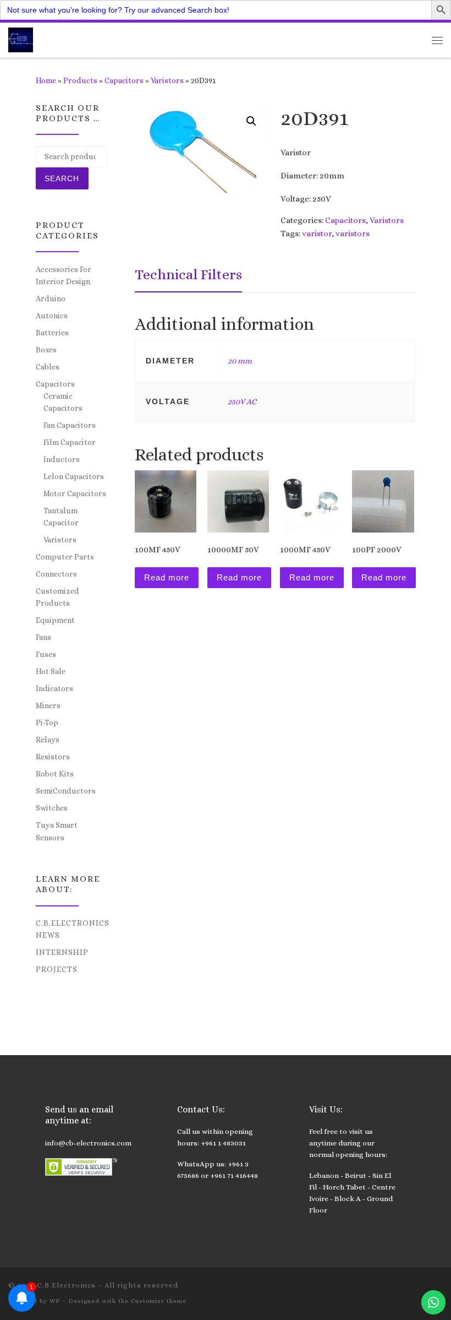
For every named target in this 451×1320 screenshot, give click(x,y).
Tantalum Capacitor (61, 516)
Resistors (53, 756)
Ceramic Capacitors (62, 402)
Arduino (50, 298)
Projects (57, 969)
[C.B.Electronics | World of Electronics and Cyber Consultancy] (20, 39)
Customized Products (57, 596)
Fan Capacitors (69, 425)
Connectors (56, 573)
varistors (353, 233)
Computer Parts (65, 556)
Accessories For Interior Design (63, 275)
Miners (48, 705)
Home (46, 80)
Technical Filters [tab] (188, 274)
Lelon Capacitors (73, 476)
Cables (47, 366)
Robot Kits (55, 773)
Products (80, 80)
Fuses (46, 654)
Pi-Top (47, 722)
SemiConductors (66, 790)
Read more (166, 577)
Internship (62, 952)
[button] (251, 121)
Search (62, 178)
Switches (52, 807)
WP (55, 1301)
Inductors (61, 459)
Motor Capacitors (74, 493)
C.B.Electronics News (72, 929)
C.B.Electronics (66, 1285)
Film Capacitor (69, 442)
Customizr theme (158, 1301)
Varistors (167, 80)
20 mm (240, 360)
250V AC (242, 401)
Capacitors (124, 80)
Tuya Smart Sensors (57, 831)
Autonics (52, 315)
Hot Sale (50, 671)
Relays (47, 739)
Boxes (46, 349)
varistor (317, 233)
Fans (43, 637)
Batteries (52, 332)
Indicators (54, 688)
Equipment (55, 620)
